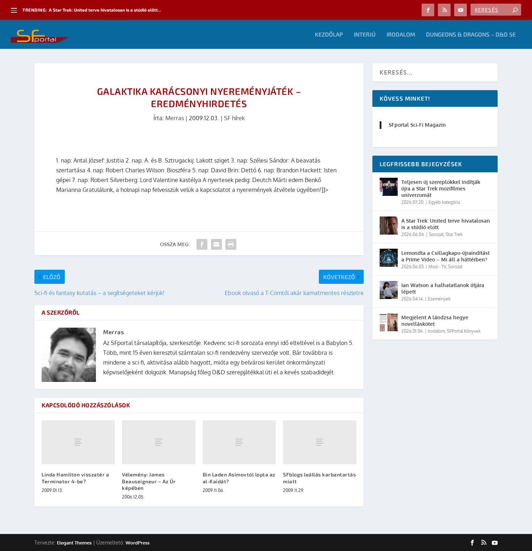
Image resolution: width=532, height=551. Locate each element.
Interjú (365, 34)
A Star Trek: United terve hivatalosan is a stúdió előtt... (105, 9)
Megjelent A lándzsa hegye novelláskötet (434, 320)
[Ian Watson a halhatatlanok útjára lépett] (389, 290)
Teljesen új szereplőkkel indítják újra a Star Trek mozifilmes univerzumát (440, 188)
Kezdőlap (329, 34)
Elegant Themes (74, 543)
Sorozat (436, 234)
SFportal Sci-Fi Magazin (417, 125)
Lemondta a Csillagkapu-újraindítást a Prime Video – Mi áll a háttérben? (445, 256)
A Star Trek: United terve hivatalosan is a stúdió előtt (445, 224)
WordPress (137, 543)
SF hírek (234, 118)
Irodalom (401, 34)
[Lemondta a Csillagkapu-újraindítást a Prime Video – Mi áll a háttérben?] (389, 258)
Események (439, 299)
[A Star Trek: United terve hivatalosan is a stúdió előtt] (389, 225)
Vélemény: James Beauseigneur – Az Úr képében (149, 481)
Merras (174, 118)
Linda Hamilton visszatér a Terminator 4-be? (75, 477)
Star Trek (454, 234)
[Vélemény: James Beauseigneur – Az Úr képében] (158, 442)
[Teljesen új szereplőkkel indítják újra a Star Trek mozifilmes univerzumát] (389, 187)
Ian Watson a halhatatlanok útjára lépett (442, 288)
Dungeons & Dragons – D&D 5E (471, 34)
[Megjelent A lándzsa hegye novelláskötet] (389, 322)
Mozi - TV (437, 266)
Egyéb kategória (444, 202)
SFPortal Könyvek (464, 331)
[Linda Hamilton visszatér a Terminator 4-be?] (78, 442)
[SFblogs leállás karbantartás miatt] (319, 442)
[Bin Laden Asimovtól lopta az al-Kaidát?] (239, 442)
